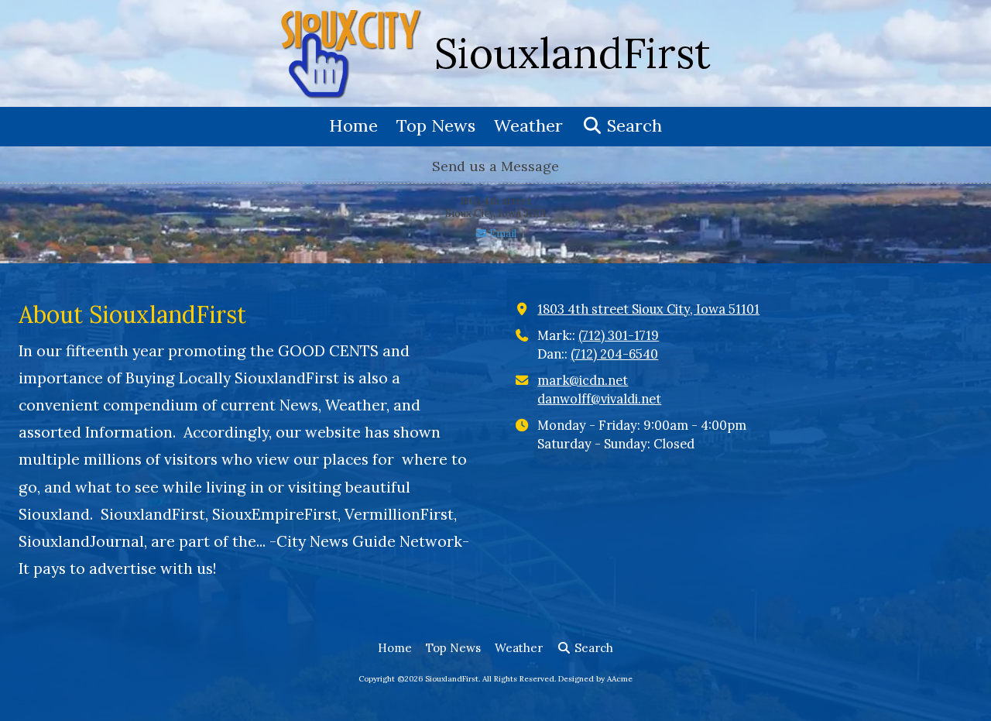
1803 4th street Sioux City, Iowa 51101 (648, 309)
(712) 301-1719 (618, 335)
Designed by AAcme (595, 679)
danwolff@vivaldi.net (599, 399)
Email (501, 233)
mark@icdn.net (582, 380)
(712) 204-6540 (614, 354)
